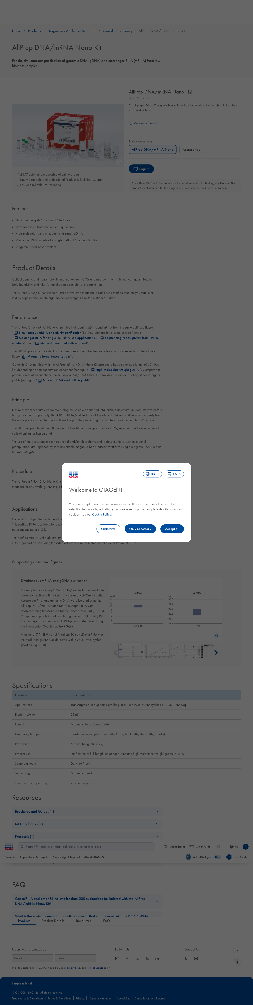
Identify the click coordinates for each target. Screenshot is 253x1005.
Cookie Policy (101, 514)
